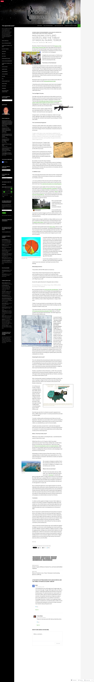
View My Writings (5, 40)
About (56, 191)
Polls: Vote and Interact (48, 25)
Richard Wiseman (5, 295)
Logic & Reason (52, 32)
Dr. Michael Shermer (5, 285)
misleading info (36, 558)
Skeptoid (3, 319)
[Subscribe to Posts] (3, 161)
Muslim (42, 558)
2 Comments (49, 42)
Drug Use (3, 53)
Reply (38, 609)
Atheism (34, 32)
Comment (58, 643)
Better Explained (5, 282)
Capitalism (4, 51)
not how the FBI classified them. (51, 289)
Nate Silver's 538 (5, 291)
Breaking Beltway (5, 239)
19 (11, 191)
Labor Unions (4, 69)
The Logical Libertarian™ (8, 25)
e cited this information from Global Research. (51, 183)
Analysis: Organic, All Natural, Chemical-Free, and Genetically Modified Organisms (47, 567)
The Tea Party (4, 274)
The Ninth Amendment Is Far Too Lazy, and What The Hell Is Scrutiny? (7, 135)
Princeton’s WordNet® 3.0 (38, 194)
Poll (3, 78)
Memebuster (58, 32)
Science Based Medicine (6, 298)
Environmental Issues (6, 58)
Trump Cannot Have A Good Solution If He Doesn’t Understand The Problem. (6, 149)
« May (3, 196)
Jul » (11, 196)
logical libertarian (46, 556)
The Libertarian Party (5, 270)
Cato (3, 247)
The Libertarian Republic (6, 260)
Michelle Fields (4, 249)
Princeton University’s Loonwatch (49, 188)
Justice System (4, 66)
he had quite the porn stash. (50, 81)
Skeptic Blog (4, 310)
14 (4, 191)
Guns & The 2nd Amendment (42, 32)
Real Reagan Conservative (6, 253)
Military (3, 76)
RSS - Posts (5, 161)
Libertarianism (4, 71)
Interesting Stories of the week (71, 25)
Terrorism (50, 33)
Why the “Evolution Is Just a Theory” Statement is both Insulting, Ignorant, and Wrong (46, 573)
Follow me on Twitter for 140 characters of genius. (6, 228)
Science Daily (4, 303)
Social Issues (44, 33)
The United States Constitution (5, 91)
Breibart (3, 244)
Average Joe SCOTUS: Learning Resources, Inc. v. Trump (5, 140)
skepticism (48, 558)
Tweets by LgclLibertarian (6, 231)
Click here (51, 475)
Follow (4, 212)
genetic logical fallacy (39, 222)
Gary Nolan (42, 42)
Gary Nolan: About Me (59, 25)
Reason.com (4, 257)
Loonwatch (53, 556)
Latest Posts (39, 25)
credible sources (36, 556)
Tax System (4, 85)
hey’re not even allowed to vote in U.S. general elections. (47, 445)
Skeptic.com (4, 315)
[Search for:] (7, 100)
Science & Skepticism (36, 33)
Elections (4, 56)
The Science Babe (5, 325)
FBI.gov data (52, 226)
